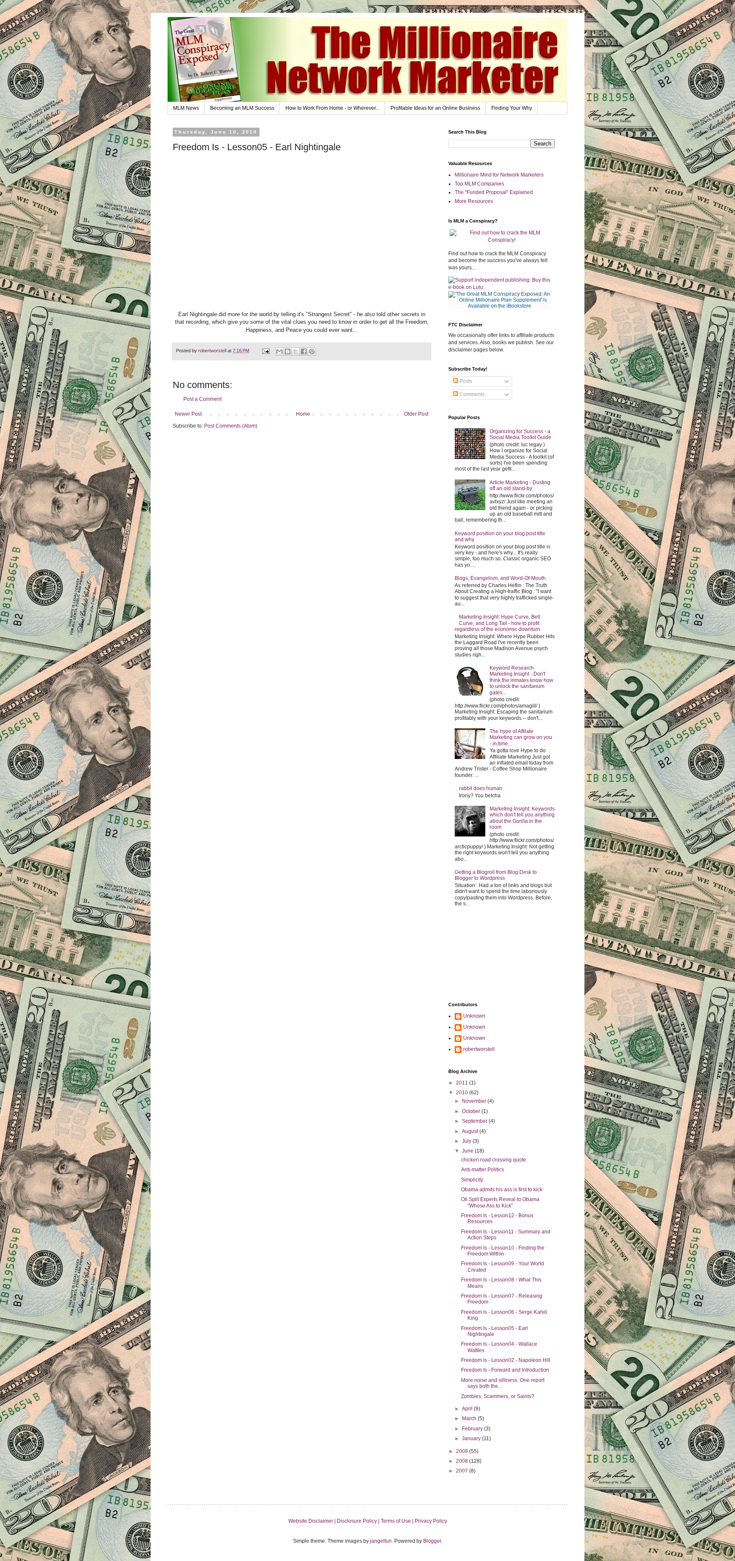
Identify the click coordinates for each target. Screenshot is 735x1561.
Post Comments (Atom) (230, 426)
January (472, 1438)
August (470, 1131)
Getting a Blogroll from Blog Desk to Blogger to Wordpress (496, 875)
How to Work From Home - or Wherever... (332, 108)
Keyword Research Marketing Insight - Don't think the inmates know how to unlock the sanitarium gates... (521, 680)
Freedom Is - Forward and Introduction (505, 1370)
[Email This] (279, 351)
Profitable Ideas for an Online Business (435, 108)
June (468, 1151)
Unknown (474, 1016)
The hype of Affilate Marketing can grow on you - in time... (521, 737)
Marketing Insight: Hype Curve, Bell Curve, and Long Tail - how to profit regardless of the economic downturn (497, 623)
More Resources (474, 201)
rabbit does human (480, 788)
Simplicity (472, 1180)
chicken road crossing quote (493, 1160)
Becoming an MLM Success (242, 108)
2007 (462, 1471)
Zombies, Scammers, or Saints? (497, 1396)
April (468, 1409)
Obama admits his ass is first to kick (501, 1190)
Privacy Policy (431, 1521)
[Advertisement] (486, 955)
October (471, 1111)
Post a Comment (202, 399)
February (473, 1429)
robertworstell (479, 1049)
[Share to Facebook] (303, 351)
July (467, 1141)
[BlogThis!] (287, 351)
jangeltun (381, 1541)
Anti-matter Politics (482, 1170)
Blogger (432, 1541)
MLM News (186, 108)
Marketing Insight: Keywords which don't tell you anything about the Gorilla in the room (522, 818)
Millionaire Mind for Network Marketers (499, 175)
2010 (462, 1093)
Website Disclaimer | (312, 1521)
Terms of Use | (398, 1521)
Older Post (416, 414)
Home (303, 414)
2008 (462, 1461)
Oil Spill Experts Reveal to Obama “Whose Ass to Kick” (500, 1202)
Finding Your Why (511, 108)
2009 (462, 1451)
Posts (465, 381)
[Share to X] (295, 351)
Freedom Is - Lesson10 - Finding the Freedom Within (502, 1251)
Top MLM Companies (479, 184)
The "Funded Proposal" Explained (494, 192)
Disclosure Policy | (359, 1521)
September (475, 1121)
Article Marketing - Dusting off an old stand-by (520, 485)
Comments (471, 394)
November (474, 1101)
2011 (462, 1083)
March (470, 1418)
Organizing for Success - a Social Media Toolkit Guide (520, 434)
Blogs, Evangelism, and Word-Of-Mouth (500, 578)
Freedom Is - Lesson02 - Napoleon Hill (505, 1360)
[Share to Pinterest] (312, 351)
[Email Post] (265, 350)
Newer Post (188, 414)
